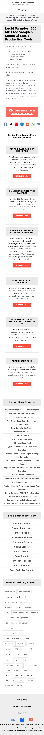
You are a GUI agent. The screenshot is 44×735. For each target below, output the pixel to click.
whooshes (9, 685)
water (20, 680)
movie (26, 655)
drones (27, 597)
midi (17, 654)
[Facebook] (5, 124)
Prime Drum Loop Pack (22, 439)
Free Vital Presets (13, 638)
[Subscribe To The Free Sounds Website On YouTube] (31, 719)
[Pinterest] (16, 124)
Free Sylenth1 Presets (14, 633)
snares (7, 670)
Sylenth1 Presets (22, 561)
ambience (10, 592)
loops (7, 654)
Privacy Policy (22, 700)
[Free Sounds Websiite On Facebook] (22, 719)
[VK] (38, 124)
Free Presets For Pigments (16, 618)
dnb (18, 597)
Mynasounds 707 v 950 (22, 482)
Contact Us (22, 713)
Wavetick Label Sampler (22, 281)
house (31, 643)
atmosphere (24, 592)
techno (8, 675)
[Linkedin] (22, 124)
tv (13, 680)
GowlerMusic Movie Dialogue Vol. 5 (22, 500)
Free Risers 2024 (22, 361)
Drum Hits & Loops (22, 528)
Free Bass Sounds (22, 523)
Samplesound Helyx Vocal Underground (22, 231)
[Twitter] (10, 124)
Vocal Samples (22, 565)
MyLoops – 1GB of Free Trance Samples (22, 478)
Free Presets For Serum (16, 623)
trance (29, 675)
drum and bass (11, 602)
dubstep (8, 608)
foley (7, 613)
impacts (18, 649)
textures (18, 675)
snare (34, 665)
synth (26, 670)
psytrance (9, 666)
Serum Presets (22, 551)
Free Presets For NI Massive (25, 613)
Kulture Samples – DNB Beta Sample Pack (22, 504)
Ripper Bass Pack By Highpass (22, 150)
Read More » (22, 176)
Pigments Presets (22, 542)
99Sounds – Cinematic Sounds (22, 413)
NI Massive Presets (22, 537)
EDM (18, 607)
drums (24, 602)
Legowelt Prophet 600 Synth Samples (22, 410)
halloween (9, 644)
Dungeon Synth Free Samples (22, 192)
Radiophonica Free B (22, 432)
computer (9, 597)
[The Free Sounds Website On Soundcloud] (13, 719)
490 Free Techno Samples (22, 475)
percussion (21, 660)
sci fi (19, 666)
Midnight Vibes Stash (22, 443)
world (19, 685)
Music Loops (22, 533)
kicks (29, 649)
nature (8, 660)
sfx (26, 665)
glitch (27, 638)
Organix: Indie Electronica (22, 428)
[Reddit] (27, 124)
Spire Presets (22, 556)
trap (6, 680)
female (28, 608)
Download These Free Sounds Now (23, 112)
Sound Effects (22, 547)
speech (17, 670)
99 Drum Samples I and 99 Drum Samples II (22, 321)
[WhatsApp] (33, 124)
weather (30, 680)
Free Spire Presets (13, 628)
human (8, 649)
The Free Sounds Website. (23, 3)
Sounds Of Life (22, 435)
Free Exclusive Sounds (22, 570)
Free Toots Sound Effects (22, 417)
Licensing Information (22, 706)
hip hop (20, 643)
